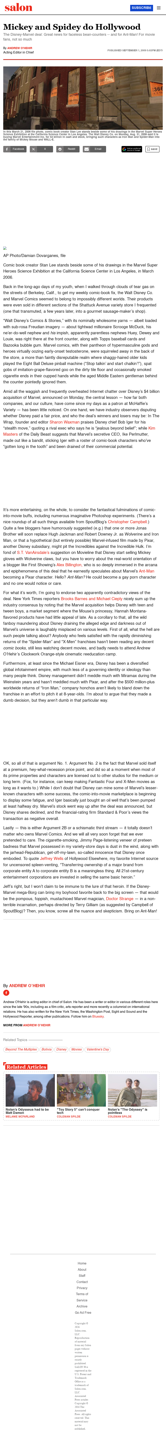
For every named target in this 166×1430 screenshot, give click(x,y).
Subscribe (141, 8)
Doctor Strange (119, 899)
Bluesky (98, 1016)
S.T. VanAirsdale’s (33, 553)
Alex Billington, (69, 565)
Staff (82, 1276)
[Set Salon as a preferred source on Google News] (131, 149)
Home (82, 1263)
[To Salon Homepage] (18, 7)
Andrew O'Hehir (19, 48)
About (82, 1270)
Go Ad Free (83, 1313)
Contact (82, 1282)
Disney (61, 1049)
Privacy (82, 1288)
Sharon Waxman (65, 422)
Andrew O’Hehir (27, 986)
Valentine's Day (97, 1049)
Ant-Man (146, 571)
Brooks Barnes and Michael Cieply (91, 599)
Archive (82, 1306)
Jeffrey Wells (51, 859)
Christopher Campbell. (128, 522)
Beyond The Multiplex (21, 1049)
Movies (76, 1049)
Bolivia (46, 1049)
